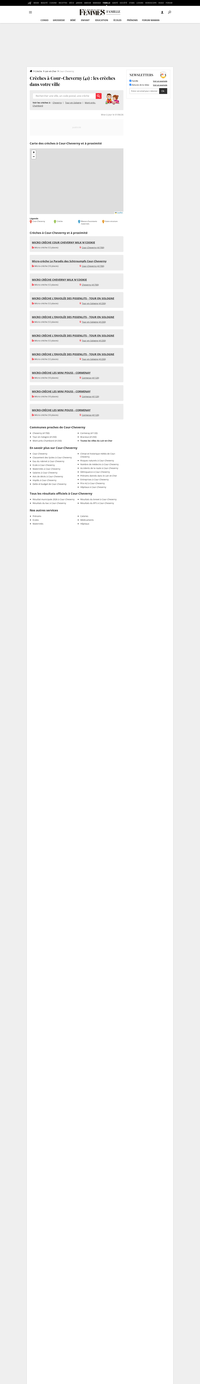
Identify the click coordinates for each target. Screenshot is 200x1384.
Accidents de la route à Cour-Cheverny (99, 468)
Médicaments (87, 520)
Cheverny (57, 102)
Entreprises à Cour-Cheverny (94, 479)
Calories (84, 516)
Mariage (97, 3)
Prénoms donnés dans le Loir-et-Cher (98, 475)
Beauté (44, 3)
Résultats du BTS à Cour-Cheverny (97, 503)
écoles (117, 20)
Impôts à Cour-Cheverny (44, 480)
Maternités (38, 523)
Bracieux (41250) (88, 437)
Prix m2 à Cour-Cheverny (92, 483)
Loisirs (139, 3)
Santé (115, 3)
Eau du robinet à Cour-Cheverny (48, 461)
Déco (71, 3)
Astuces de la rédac (140, 85)
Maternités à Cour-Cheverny (46, 468)
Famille (106, 3)
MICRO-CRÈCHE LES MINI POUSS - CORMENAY (61, 373)
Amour (87, 3)
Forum (169, 3)
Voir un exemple (160, 81)
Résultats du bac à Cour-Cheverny (49, 503)
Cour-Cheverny (40, 453)
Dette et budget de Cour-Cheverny (49, 484)
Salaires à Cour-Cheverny (45, 472)
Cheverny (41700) (90, 284)
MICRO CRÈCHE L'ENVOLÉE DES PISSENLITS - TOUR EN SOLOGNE (73, 298)
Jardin (79, 3)
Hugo (161, 3)
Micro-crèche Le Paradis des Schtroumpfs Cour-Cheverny (69, 261)
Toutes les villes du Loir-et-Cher (96, 440)
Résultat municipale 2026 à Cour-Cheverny (54, 499)
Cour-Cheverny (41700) (93, 247)
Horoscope (151, 3)
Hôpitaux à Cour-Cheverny (93, 487)
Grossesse (59, 20)
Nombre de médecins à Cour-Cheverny (99, 464)
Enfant (85, 20)
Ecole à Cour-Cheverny (44, 465)
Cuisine (53, 3)
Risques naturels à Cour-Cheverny (97, 460)
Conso (44, 20)
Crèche (38, 71)
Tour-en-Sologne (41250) (94, 303)
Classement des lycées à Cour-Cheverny (52, 457)
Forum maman (150, 20)
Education (101, 20)
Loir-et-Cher (51, 71)
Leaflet (120, 212)
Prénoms (132, 20)
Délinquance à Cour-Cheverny (95, 472)
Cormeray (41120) (90, 377)
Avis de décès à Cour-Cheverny (48, 476)
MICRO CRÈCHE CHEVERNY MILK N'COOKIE (59, 279)
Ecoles (36, 520)
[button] (33, 152)
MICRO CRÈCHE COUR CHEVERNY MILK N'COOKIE (63, 242)
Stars (132, 3)
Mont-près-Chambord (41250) (47, 440)
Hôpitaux (84, 523)
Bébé (73, 20)
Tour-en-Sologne (73, 102)
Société (123, 3)
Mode (36, 3)
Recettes (63, 3)
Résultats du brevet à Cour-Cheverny (98, 499)
